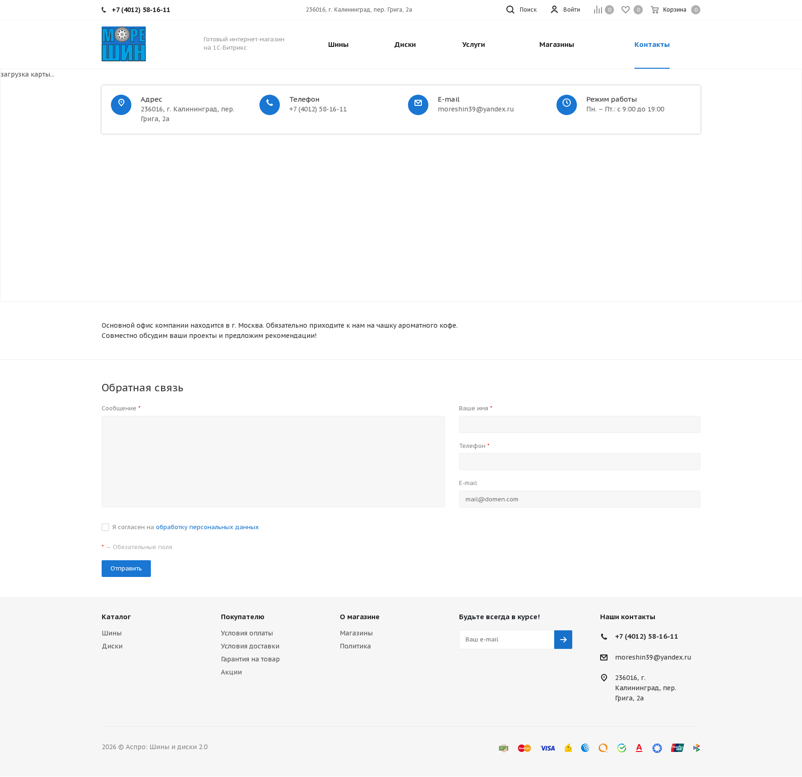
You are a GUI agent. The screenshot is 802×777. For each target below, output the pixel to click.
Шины (112, 633)
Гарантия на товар (250, 659)
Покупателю (243, 616)
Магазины (356, 633)
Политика (355, 646)
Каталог (116, 616)
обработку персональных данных (207, 527)
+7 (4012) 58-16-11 (647, 636)
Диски (112, 646)
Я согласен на (185, 527)
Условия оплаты (247, 633)
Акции (231, 672)
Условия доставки (250, 646)
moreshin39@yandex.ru (653, 657)
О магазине (360, 616)
